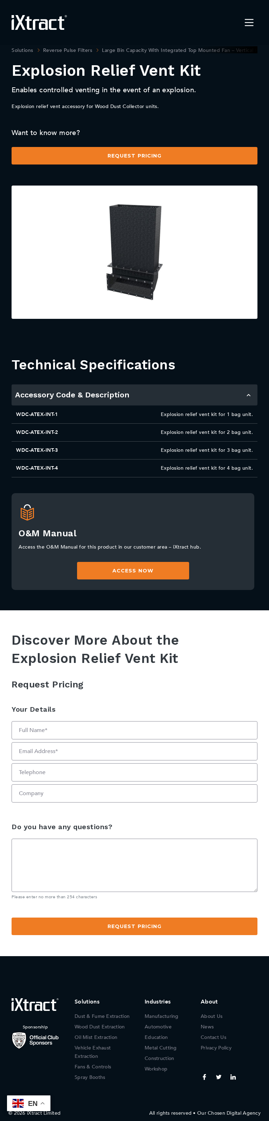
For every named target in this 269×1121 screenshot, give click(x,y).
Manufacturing (162, 1016)
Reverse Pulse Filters (67, 50)
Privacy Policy (216, 1048)
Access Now (132, 571)
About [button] (209, 1002)
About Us (211, 1016)
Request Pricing (135, 156)
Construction (159, 1058)
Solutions (22, 50)
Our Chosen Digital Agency (229, 1113)
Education (156, 1037)
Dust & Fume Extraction (102, 1016)
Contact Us (213, 1037)
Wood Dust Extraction (100, 1026)
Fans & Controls (93, 1066)
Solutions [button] (87, 1002)
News (207, 1026)
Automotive (158, 1026)
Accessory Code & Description (72, 394)
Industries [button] (158, 1002)
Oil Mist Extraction (96, 1037)
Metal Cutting (161, 1048)
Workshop (156, 1069)
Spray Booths (90, 1077)
